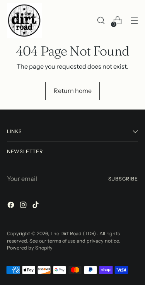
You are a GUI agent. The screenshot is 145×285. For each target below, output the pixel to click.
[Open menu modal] (134, 21)
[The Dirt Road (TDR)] (24, 20)
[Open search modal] (101, 21)
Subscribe (123, 179)
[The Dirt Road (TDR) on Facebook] (11, 206)
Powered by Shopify (30, 248)
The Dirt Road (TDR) (73, 233)
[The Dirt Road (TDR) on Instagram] (24, 206)
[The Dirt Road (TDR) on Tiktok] (36, 206)
